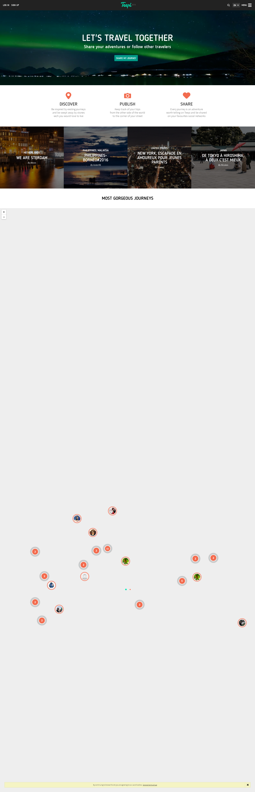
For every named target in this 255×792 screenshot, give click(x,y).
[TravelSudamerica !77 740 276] (51, 585)
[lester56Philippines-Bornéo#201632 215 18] (197, 577)
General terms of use (150, 785)
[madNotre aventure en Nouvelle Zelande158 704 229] (242, 623)
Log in (6, 5)
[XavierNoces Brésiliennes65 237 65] (59, 609)
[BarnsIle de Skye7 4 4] (93, 532)
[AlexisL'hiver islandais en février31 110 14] (77, 518)
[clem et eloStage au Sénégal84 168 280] (84, 576)
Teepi (127, 5)
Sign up (15, 5)
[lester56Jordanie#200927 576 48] (125, 561)
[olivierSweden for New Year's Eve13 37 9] (112, 511)
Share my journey (126, 58)
